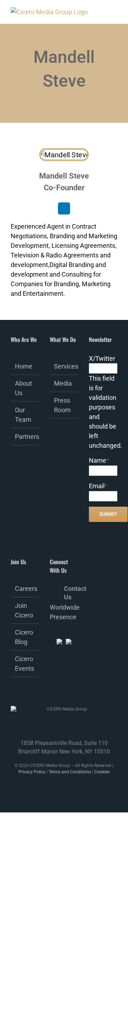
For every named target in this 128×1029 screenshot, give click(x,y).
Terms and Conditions (70, 771)
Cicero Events (24, 663)
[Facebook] (52, 675)
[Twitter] (61, 675)
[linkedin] (64, 208)
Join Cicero (24, 610)
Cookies (102, 771)
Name (99, 460)
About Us (23, 388)
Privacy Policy (32, 771)
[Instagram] (52, 688)
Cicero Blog (24, 637)
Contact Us (71, 589)
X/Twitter (102, 358)
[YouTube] (61, 688)
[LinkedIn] (71, 675)
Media (63, 383)
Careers (25, 588)
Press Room (62, 405)
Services (64, 366)
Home (23, 366)
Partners (25, 436)
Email (98, 486)
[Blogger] (71, 688)
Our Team (23, 414)
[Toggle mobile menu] (107, 13)
